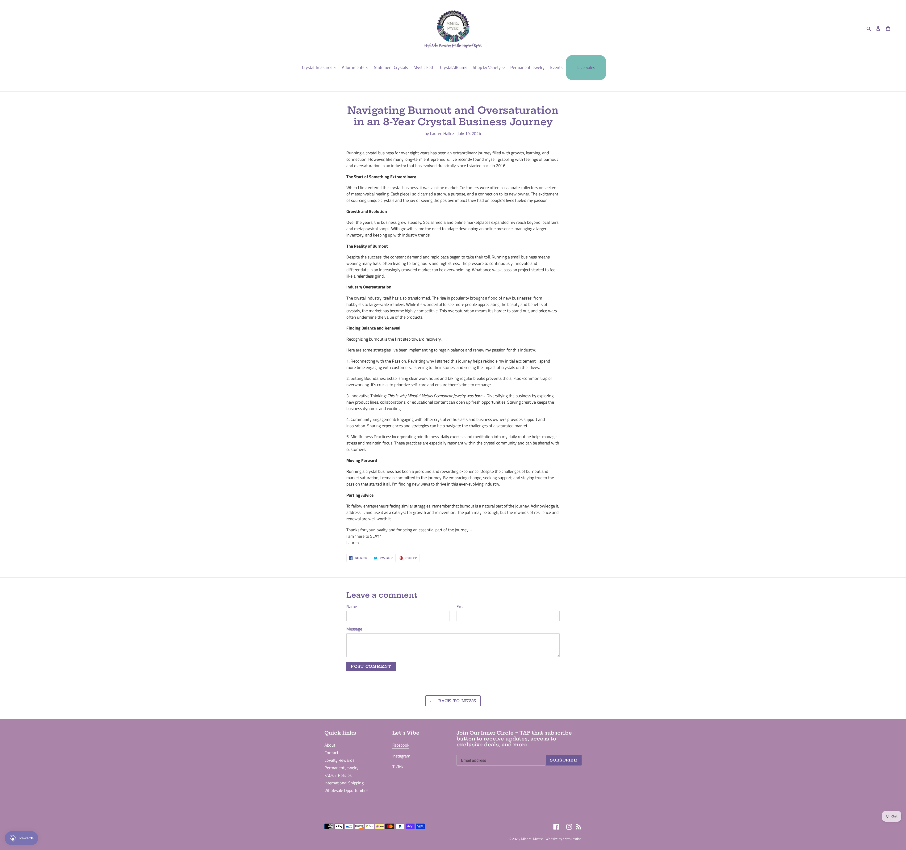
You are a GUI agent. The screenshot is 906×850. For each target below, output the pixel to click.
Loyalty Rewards (339, 760)
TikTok (397, 767)
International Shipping (344, 783)
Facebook (400, 745)
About (329, 745)
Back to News (456, 700)
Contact (331, 752)
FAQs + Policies (338, 775)
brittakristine (572, 839)
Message (354, 629)
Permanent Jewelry (341, 768)
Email (461, 606)
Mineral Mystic (532, 839)
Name (351, 606)
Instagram (401, 756)
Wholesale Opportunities (346, 790)
